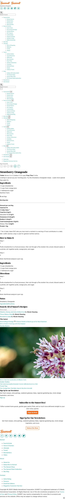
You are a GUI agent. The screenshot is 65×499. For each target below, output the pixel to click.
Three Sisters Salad (6, 314)
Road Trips (9, 60)
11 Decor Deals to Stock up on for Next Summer (12, 323)
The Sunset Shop (11, 74)
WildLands (9, 57)
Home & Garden (7, 26)
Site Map (6, 471)
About (2, 458)
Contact (2, 475)
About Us (6, 462)
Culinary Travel (10, 69)
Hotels (8, 67)
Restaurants (10, 22)
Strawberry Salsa (5, 316)
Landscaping (10, 34)
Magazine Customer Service (10, 161)
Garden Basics (10, 31)
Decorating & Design (12, 29)
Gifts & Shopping (11, 45)
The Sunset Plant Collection (12, 469)
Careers (6, 481)
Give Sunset (6, 81)
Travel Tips (3, 386)
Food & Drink (6, 17)
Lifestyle (5, 43)
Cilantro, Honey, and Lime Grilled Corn (12, 312)
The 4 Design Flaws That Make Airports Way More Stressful (16, 388)
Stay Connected (4, 163)
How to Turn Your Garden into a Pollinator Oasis (13, 379)
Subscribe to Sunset (10, 464)
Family (8, 48)
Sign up (2, 397)
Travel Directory (11, 55)
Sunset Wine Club (11, 76)
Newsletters (6, 80)
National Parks (10, 66)
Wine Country (10, 59)
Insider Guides (10, 54)
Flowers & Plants (11, 36)
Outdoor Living (10, 38)
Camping (9, 64)
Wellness (9, 47)
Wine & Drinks (10, 24)
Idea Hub (5, 41)
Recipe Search (10, 19)
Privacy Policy (12, 494)
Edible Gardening (11, 40)
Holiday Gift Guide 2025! (13, 73)
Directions (11, 304)
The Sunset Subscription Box (14, 78)
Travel (4, 52)
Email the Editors (9, 483)
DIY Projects (10, 33)
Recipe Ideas (10, 21)
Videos (8, 50)
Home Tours (10, 28)
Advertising (7, 479)
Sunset (2, 440)
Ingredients (4, 304)
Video (5, 455)
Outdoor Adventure (11, 62)
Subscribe (5, 159)
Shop (4, 71)
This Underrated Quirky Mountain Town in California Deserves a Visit (19, 384)
